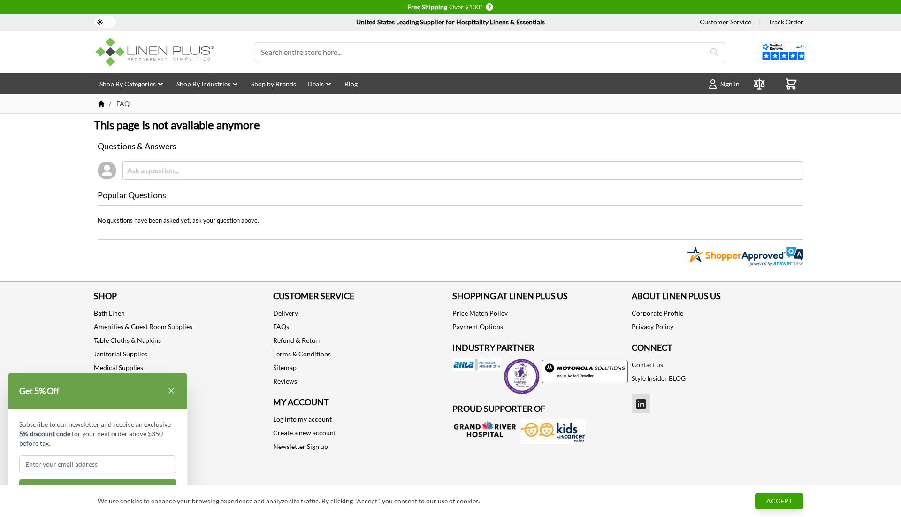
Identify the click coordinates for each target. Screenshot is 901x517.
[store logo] (157, 52)
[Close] (171, 390)
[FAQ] (101, 103)
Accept (779, 501)
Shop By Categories (127, 84)
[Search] (714, 52)
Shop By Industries (203, 84)
